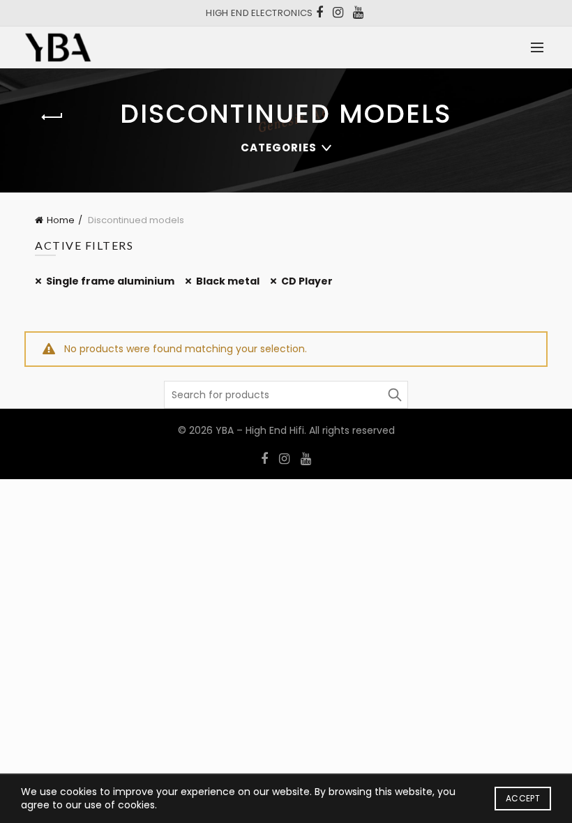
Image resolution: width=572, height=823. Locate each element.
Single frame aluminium (110, 281)
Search (394, 395)
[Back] (52, 117)
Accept (523, 798)
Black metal (227, 281)
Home (61, 220)
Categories (279, 147)
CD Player (307, 281)
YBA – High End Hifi (260, 430)
